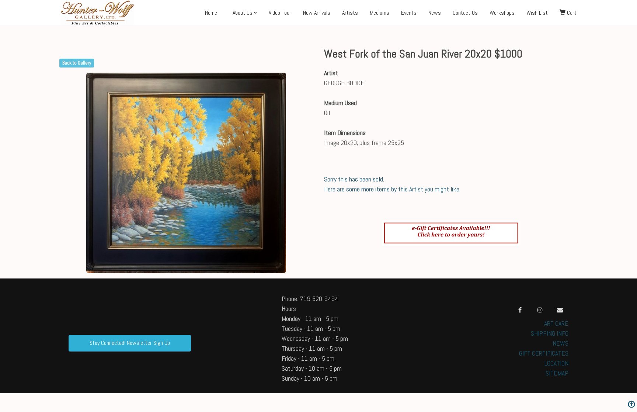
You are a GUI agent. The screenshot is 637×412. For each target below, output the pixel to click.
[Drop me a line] (559, 309)
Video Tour (280, 13)
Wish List (537, 13)
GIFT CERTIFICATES (543, 353)
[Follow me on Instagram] (540, 309)
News (434, 13)
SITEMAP (557, 373)
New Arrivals (316, 13)
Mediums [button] (379, 13)
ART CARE (556, 323)
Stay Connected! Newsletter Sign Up (130, 343)
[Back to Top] (631, 405)
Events (409, 13)
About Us (243, 13)
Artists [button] (350, 13)
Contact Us (465, 13)
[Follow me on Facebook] (520, 309)
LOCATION (556, 363)
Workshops (502, 13)
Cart (571, 13)
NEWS (560, 343)
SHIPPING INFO (549, 333)
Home (211, 13)
